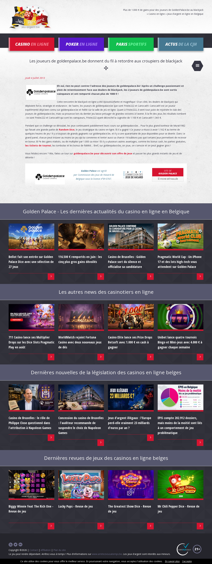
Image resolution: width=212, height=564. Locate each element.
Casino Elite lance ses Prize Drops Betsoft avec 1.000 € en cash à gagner (130, 342)
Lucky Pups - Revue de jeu (75, 506)
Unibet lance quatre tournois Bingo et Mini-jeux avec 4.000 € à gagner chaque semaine (180, 342)
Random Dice (67, 129)
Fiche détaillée (169, 178)
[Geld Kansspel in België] (21, 544)
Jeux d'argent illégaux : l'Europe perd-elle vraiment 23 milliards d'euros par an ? (129, 423)
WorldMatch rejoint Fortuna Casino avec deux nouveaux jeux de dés (80, 342)
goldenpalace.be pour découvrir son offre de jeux (103, 153)
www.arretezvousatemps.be (107, 554)
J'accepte (187, 561)
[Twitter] (16, 544)
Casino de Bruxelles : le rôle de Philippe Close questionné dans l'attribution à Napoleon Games (30, 423)
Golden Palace (168, 172)
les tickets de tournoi (38, 145)
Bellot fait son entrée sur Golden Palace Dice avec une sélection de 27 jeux (31, 262)
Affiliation (46, 550)
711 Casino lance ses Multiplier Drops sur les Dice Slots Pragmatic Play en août (31, 342)
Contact (33, 550)
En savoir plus (172, 561)
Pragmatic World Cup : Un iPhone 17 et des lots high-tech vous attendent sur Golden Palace (180, 262)
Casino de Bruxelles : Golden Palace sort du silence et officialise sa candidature (127, 262)
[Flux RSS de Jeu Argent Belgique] (11, 544)
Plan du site (59, 550)
